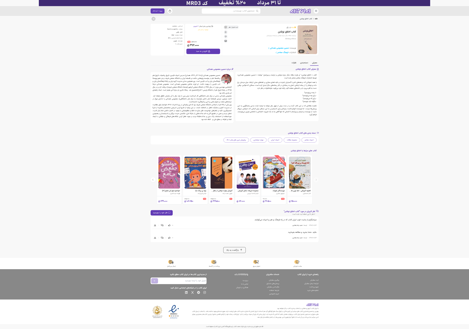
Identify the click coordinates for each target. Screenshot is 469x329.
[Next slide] (153, 179)
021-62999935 (241, 275)
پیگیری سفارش (274, 280)
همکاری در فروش (242, 287)
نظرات (294, 62)
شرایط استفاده (274, 290)
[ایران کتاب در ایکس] (192, 293)
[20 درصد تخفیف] (234, 3)
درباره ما (245, 280)
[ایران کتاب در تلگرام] (198, 293)
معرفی (314, 62)
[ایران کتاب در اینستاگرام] (205, 293)
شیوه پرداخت (314, 287)
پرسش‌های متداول (272, 283)
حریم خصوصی (274, 293)
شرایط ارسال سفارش (311, 283)
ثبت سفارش (314, 280)
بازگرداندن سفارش (273, 287)
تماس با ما (244, 284)
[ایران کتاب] (300, 11)
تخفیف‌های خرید (313, 290)
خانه (316, 18)
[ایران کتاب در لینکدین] (186, 293)
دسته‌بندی (304, 62)
